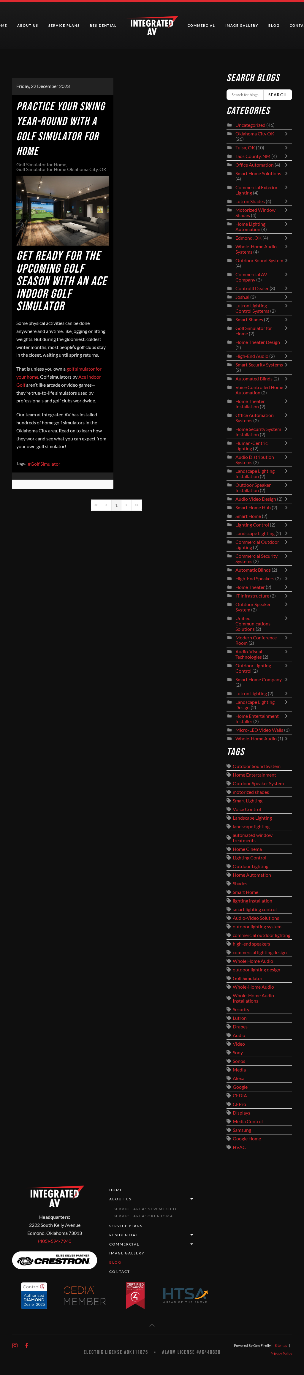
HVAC (239, 1147)
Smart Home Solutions (258, 173)
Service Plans (64, 25)
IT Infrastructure (252, 595)
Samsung (242, 1130)
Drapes (240, 1026)
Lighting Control (252, 524)
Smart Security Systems (259, 364)
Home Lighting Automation (250, 226)
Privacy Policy (281, 1353)
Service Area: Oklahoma (143, 1216)
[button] (152, 1325)
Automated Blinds (254, 378)
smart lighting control (255, 909)
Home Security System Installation (258, 431)
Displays (241, 1112)
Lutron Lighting (251, 693)
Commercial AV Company (251, 277)
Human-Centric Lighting (251, 445)
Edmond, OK (248, 238)
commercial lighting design (260, 952)
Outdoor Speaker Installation (253, 487)
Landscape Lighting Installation (255, 473)
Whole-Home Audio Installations (253, 998)
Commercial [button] (201, 25)
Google (240, 1087)
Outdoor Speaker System (258, 783)
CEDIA (240, 1095)
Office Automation (254, 164)
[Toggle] (287, 136)
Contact (119, 1271)
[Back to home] (152, 25)
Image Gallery (241, 25)
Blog (274, 25)
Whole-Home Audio (256, 738)
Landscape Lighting (255, 533)
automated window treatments (253, 837)
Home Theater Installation (250, 404)
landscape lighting (251, 826)
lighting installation (252, 900)
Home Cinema (247, 849)
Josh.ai (242, 297)
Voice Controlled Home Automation (259, 390)
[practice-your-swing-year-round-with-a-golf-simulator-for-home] (62, 211)
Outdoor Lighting (250, 866)
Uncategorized (250, 125)
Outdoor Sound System (259, 260)
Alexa (238, 1078)
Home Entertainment (254, 774)
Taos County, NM (252, 156)
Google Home (247, 1138)
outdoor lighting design (256, 969)
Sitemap (281, 1345)
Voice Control (247, 809)
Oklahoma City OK (254, 133)
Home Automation (252, 875)
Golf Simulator (45, 464)
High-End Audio (251, 356)
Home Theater (250, 587)
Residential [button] (103, 25)
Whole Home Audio (253, 961)
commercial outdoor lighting (261, 935)
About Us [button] (27, 25)
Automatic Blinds (253, 570)
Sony (238, 1052)
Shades (240, 883)
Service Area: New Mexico (145, 1209)
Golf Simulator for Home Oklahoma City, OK (61, 169)
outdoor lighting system (257, 926)
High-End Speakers (254, 578)
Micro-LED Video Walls (259, 730)
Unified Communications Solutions (252, 624)
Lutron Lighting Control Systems (252, 308)
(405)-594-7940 (54, 1241)
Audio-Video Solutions (256, 918)
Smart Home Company (258, 679)
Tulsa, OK (245, 147)
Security (241, 1009)
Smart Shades (249, 319)
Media (239, 1069)
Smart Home (248, 516)
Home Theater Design (257, 342)
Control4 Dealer (252, 288)
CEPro (239, 1104)
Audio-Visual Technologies (248, 654)
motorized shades (251, 792)
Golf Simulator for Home (41, 164)
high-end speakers (251, 943)
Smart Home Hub (253, 507)
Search (277, 94)
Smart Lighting (247, 800)
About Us (120, 1199)
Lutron (240, 1018)
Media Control (248, 1121)
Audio (239, 1035)
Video (239, 1044)
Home (116, 1190)
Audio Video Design (255, 499)
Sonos (239, 1061)
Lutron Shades (250, 201)
